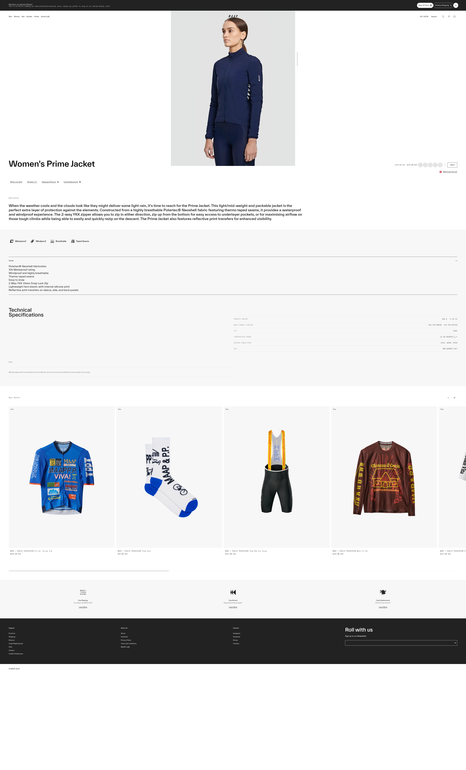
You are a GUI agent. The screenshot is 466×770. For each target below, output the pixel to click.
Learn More (83, 607)
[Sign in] (449, 16)
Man (10, 16)
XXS (420, 165)
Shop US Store (423, 5)
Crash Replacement (71, 182)
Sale (23, 16)
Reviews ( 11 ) (32, 182)
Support (434, 16)
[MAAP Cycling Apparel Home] (233, 17)
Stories (36, 16)
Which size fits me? (450, 172)
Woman (17, 16)
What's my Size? (16, 182)
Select (452, 165)
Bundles (29, 16)
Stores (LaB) (45, 16)
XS (425, 165)
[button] (65, 653)
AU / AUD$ (424, 16)
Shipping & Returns (49, 182)
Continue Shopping (442, 5)
